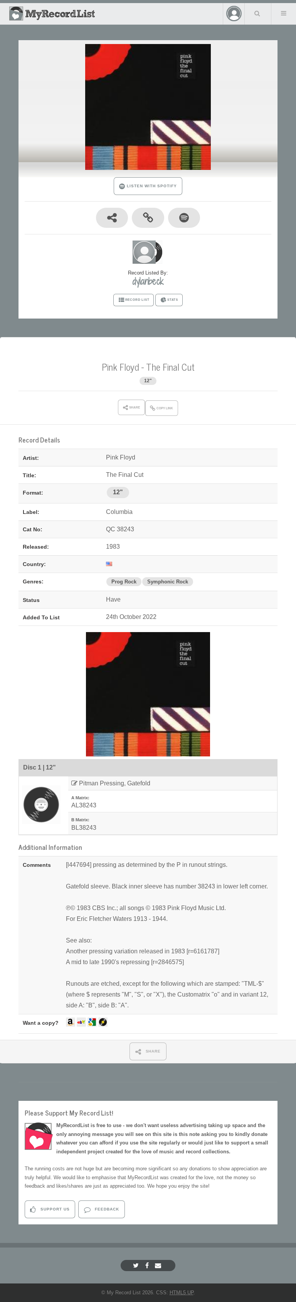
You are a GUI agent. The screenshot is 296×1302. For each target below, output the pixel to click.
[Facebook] (148, 1265)
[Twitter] (137, 1265)
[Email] (159, 1265)
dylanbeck (148, 281)
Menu (283, 13)
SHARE (152, 1051)
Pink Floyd (120, 366)
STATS (172, 300)
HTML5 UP (181, 1292)
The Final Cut (170, 366)
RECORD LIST (137, 300)
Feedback (106, 1209)
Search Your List (257, 13)
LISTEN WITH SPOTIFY (151, 186)
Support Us (54, 1209)
